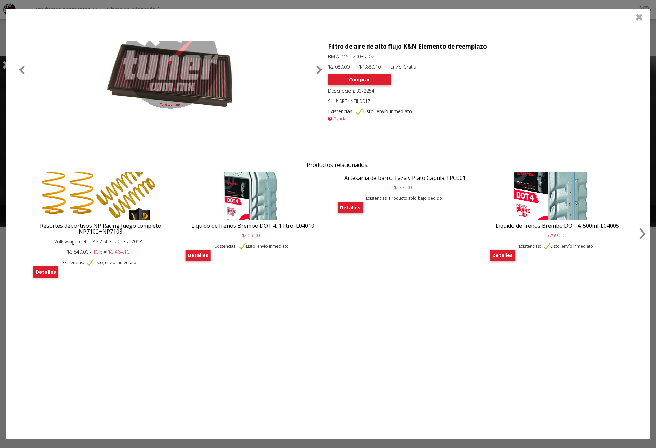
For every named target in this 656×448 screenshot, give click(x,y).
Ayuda (339, 118)
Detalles (46, 271)
